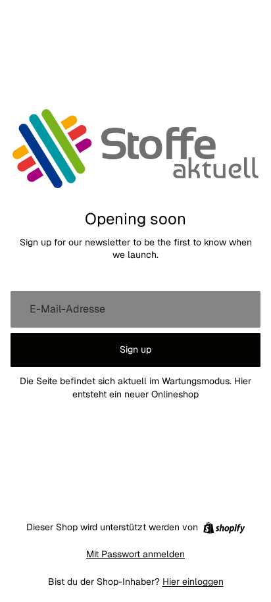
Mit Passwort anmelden (135, 554)
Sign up (135, 349)
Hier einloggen (193, 582)
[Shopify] (224, 528)
